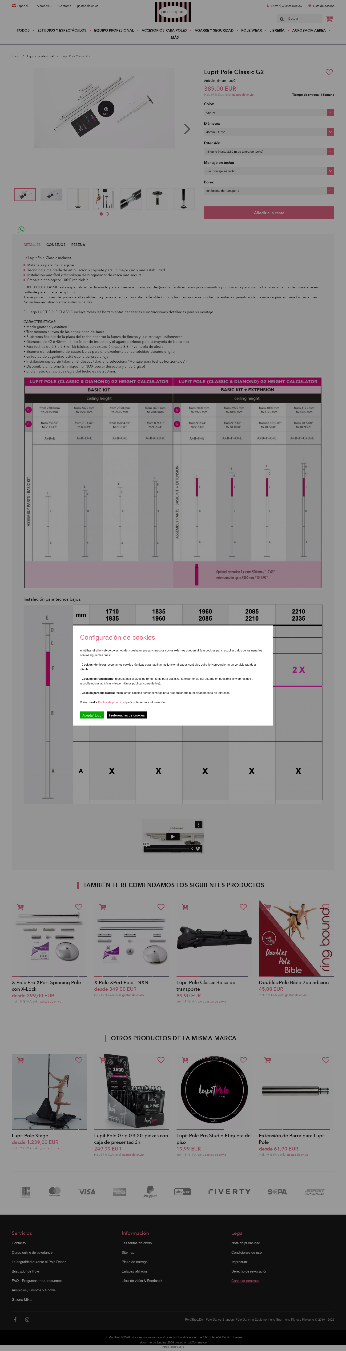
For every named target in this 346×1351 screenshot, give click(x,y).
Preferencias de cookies (127, 715)
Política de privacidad (112, 702)
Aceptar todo (91, 715)
